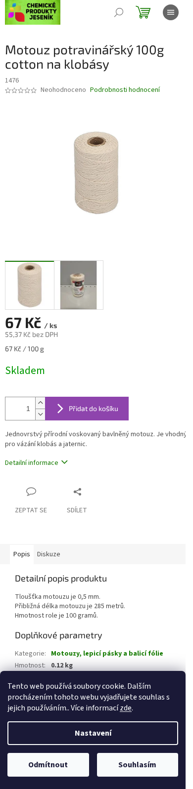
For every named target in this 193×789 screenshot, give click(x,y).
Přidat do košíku (93, 408)
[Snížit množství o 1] (40, 414)
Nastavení (93, 733)
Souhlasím (137, 764)
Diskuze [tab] (48, 554)
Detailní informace (31, 463)
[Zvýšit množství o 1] (40, 403)
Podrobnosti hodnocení (125, 90)
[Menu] (171, 12)
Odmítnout (48, 764)
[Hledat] (119, 12)
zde (126, 708)
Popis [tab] (21, 554)
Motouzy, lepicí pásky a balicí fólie (107, 654)
